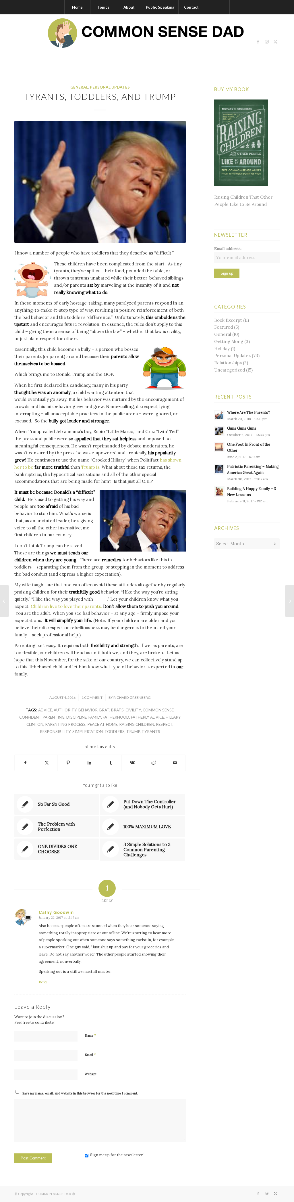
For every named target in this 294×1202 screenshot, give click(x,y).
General (79, 87)
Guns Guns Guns (241, 428)
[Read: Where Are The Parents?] (219, 415)
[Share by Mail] (174, 763)
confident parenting (42, 717)
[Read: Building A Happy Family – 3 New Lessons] (219, 491)
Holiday (222, 348)
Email (90, 1054)
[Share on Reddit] (153, 763)
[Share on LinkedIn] (89, 763)
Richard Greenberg (132, 697)
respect (164, 724)
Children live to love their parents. (66, 606)
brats (117, 710)
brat (104, 710)
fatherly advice (147, 717)
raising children (136, 724)
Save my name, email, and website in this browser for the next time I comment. (80, 1093)
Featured (223, 327)
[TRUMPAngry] (100, 182)
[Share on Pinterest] (68, 763)
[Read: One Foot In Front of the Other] (219, 447)
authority (65, 710)
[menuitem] (77, 7)
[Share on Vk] (132, 763)
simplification (87, 731)
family (94, 717)
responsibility (55, 731)
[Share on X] (46, 763)
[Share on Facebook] (25, 763)
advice (45, 710)
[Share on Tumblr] (110, 763)
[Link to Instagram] (266, 41)
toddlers (115, 731)
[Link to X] (275, 41)
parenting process (65, 724)
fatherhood (116, 717)
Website (90, 1074)
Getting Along (228, 341)
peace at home (102, 724)
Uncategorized (229, 370)
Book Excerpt (228, 320)
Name (90, 1035)
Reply (43, 982)
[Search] (217, 7)
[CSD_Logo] (147, 41)
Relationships (228, 362)
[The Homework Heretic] (289, 601)
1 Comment (92, 697)
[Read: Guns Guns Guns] (219, 431)
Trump (133, 731)
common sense (158, 710)
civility (133, 710)
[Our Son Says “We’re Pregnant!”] (4, 601)
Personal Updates (110, 87)
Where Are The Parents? (248, 412)
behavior (88, 710)
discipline (76, 717)
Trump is (90, 467)
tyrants (151, 731)
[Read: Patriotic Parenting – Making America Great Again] (219, 469)
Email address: (227, 248)
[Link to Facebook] (258, 41)
